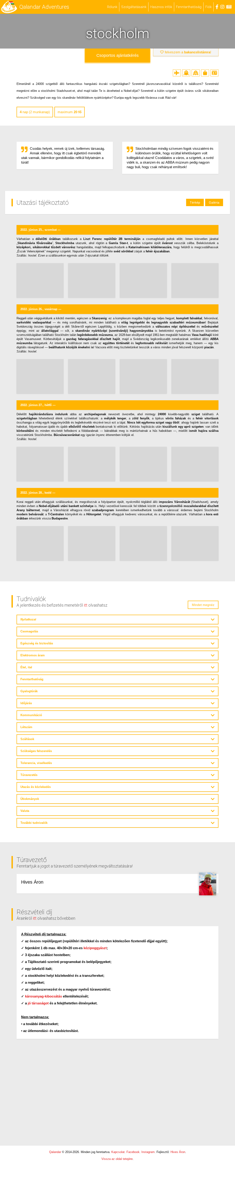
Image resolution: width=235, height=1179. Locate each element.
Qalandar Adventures (44, 7)
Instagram (148, 1152)
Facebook (133, 1152)
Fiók (208, 7)
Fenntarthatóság (188, 7)
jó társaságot (38, 1003)
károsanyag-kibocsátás (43, 996)
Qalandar (55, 1152)
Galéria (214, 202)
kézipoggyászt (95, 948)
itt (85, 605)
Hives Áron (178, 1152)
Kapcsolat (118, 1152)
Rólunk (112, 7)
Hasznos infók (161, 7)
